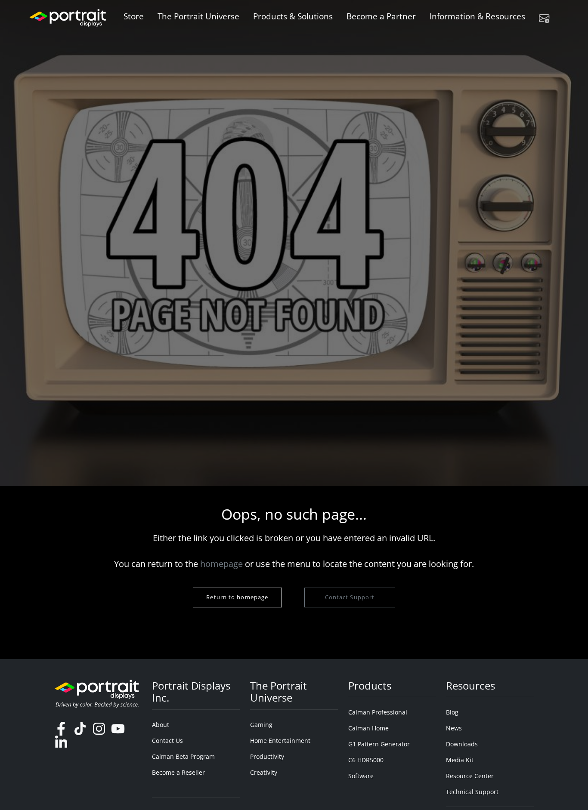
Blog (452, 712)
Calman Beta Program (183, 756)
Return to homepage (237, 597)
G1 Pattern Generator (379, 744)
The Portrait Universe (198, 16)
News (454, 728)
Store (134, 16)
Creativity (263, 772)
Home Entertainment (280, 740)
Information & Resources (477, 16)
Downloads (462, 744)
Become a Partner (381, 16)
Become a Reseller (178, 772)
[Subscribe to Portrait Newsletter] (547, 18)
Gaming (261, 725)
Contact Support (349, 597)
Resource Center (470, 776)
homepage (221, 564)
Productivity (267, 756)
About (160, 725)
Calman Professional (377, 712)
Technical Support (472, 792)
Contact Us (167, 740)
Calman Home (368, 728)
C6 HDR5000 (366, 760)
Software (361, 776)
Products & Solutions (293, 16)
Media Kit (459, 760)
